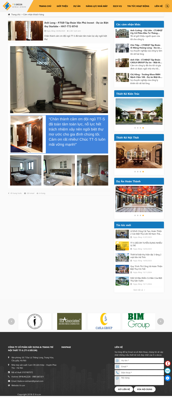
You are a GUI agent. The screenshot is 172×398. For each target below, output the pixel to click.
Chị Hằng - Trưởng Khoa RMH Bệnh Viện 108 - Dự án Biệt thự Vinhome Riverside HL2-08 (146, 75)
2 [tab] (137, 128)
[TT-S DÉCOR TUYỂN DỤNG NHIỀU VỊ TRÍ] (122, 245)
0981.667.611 (38, 376)
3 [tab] (140, 128)
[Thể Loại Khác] (139, 199)
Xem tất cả (138, 289)
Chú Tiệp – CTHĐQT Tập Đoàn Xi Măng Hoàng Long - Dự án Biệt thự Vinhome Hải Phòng (145, 46)
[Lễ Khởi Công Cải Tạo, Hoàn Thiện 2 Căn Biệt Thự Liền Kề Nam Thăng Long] (122, 234)
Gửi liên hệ (124, 389)
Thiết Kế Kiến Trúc (127, 93)
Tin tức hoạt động (138, 6)
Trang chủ (45, 6)
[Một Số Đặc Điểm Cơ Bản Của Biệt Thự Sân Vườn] (122, 281)
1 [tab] (135, 128)
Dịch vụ (117, 6)
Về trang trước (16, 193)
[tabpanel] (139, 111)
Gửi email (30, 193)
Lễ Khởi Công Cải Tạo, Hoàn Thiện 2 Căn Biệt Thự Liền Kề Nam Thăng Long (146, 232)
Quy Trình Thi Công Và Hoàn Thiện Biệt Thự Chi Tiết (146, 267)
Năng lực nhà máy (97, 6)
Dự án (76, 6)
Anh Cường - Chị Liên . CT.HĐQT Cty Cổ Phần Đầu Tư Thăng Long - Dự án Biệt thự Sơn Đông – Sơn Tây (146, 31)
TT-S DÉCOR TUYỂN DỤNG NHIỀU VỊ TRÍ (146, 244)
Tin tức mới (123, 225)
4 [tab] (143, 128)
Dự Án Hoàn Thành (128, 181)
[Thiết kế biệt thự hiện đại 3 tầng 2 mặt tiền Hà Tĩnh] (122, 257)
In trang (42, 193)
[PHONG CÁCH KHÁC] (139, 155)
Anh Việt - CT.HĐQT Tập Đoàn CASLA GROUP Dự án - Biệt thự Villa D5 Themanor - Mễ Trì (146, 61)
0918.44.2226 (25, 376)
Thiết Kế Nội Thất (127, 137)
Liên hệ (159, 6)
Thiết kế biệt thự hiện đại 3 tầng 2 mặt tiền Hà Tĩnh (145, 256)
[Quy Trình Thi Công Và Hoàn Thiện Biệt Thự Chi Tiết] (122, 269)
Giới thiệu (62, 6)
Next (160, 321)
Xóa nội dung (144, 389)
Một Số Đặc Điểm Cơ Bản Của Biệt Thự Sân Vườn (146, 279)
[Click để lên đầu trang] (167, 393)
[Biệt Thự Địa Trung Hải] (139, 111)
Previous (11, 321)
